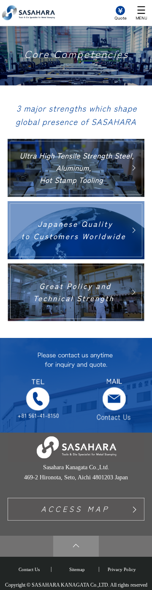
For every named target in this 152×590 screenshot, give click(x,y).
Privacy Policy (122, 569)
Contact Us (29, 569)
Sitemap (77, 569)
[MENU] (141, 12)
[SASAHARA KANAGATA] (27, 17)
